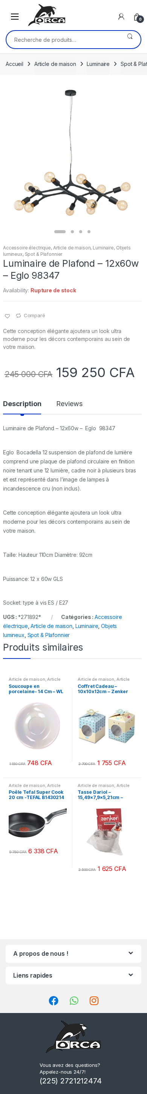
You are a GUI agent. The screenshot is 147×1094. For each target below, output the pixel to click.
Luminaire (98, 64)
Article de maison (55, 64)
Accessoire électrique (27, 248)
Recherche (130, 39)
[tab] (22, 407)
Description (22, 404)
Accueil (14, 64)
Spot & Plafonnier (44, 254)
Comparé (34, 315)
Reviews (69, 404)
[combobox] (62, 39)
